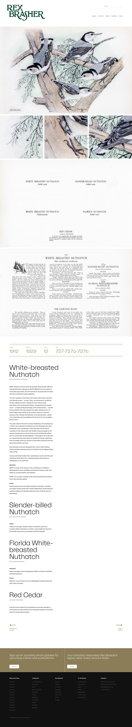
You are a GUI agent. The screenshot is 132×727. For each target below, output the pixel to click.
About (121, 16)
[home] (28, 13)
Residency (114, 16)
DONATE (72, 666)
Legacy (94, 16)
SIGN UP (14, 666)
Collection (101, 16)
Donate (108, 16)
